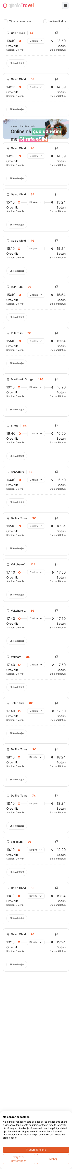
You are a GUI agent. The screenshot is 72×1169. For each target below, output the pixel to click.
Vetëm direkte (57, 21)
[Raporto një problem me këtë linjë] (57, 33)
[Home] (18, 5)
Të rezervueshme (20, 21)
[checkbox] (5, 21)
